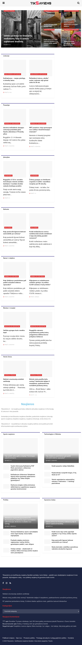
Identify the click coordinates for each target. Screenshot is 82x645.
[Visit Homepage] (41, 3)
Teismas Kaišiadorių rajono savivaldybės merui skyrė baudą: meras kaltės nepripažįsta (24, 533)
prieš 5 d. (8, 44)
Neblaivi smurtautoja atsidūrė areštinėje (16, 594)
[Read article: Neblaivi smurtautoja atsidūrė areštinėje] (14, 369)
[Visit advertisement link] (68, 64)
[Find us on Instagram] (6, 583)
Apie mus (19, 638)
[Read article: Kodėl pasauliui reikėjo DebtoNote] (47, 467)
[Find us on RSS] (10, 583)
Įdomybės (8, 175)
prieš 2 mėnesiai (11, 526)
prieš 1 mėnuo (34, 296)
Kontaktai (71, 638)
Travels (50, 641)
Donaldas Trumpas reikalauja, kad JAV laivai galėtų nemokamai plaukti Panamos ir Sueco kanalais (42, 621)
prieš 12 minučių (9, 393)
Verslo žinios (9, 10)
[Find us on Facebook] (3, 583)
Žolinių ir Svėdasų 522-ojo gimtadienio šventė (32, 624)
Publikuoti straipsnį (8, 638)
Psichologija (49, 29)
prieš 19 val (8, 92)
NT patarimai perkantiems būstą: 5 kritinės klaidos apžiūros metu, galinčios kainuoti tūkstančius (35, 601)
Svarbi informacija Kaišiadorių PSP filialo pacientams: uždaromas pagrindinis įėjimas (22, 468)
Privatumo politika (29, 638)
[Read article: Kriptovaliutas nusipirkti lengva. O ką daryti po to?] (47, 474)
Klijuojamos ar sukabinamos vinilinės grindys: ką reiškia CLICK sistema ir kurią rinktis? (39, 282)
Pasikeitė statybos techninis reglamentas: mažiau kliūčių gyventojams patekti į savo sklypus (22, 542)
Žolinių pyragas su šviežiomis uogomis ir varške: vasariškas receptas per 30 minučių (39, 182)
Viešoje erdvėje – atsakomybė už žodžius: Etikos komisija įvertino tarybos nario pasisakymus (24, 550)
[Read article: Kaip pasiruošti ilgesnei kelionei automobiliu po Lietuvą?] (14, 221)
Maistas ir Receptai (51, 10)
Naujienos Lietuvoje (12, 74)
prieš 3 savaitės (35, 146)
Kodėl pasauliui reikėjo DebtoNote (63, 466)
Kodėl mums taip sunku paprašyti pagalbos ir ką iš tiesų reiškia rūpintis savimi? (64, 533)
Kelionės (8, 227)
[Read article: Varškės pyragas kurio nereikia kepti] (14, 320)
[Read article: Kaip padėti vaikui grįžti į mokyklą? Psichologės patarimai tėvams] (20, 450)
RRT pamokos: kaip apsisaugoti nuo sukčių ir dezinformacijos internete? (40, 130)
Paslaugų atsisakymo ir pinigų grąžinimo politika (51, 638)
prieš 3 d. (9, 460)
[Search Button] (78, 3)
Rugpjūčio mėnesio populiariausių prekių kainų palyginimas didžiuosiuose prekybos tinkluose (71, 23)
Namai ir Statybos (11, 276)
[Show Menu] (4, 3)
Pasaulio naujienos (12, 123)
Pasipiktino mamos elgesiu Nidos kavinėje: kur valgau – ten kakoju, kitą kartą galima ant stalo (44, 626)
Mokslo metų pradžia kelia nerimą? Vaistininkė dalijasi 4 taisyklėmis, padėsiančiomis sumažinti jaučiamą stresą (40, 597)
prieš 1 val (33, 395)
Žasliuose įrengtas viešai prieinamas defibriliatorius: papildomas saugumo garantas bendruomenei (23, 487)
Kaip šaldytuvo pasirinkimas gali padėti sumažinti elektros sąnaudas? (14, 282)
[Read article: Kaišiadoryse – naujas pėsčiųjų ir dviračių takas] (14, 68)
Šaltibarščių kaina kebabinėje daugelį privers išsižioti (69, 43)
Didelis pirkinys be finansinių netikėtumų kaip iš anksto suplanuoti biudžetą (18, 39)
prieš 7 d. (33, 193)
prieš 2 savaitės (9, 146)
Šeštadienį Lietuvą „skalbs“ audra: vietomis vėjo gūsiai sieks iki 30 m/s (39, 80)
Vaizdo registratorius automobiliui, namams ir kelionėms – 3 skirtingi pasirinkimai (63, 481)
